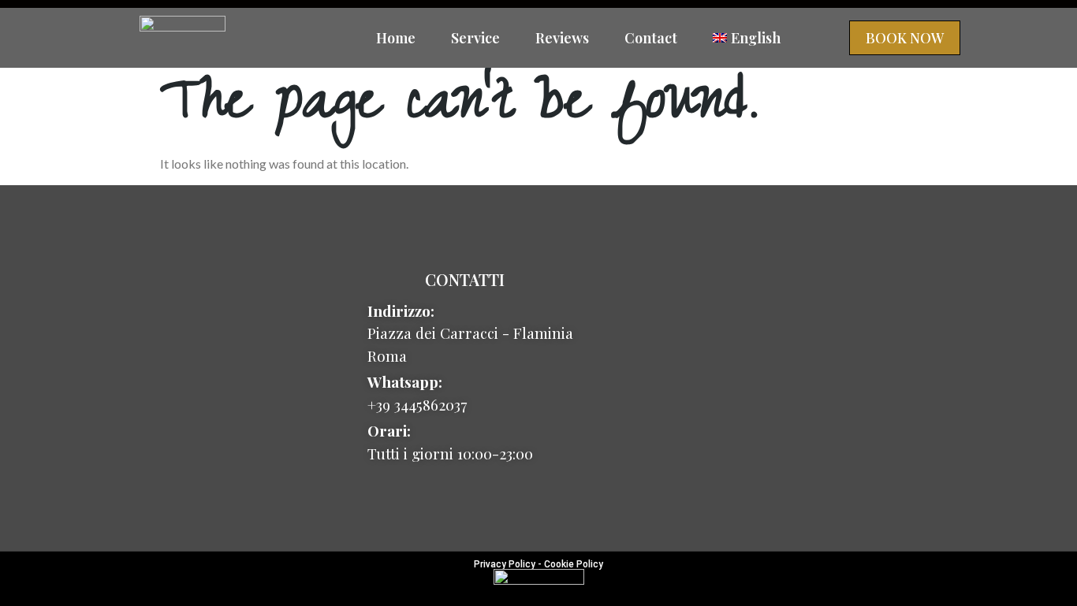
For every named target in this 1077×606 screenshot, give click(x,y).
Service (475, 37)
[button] (904, 37)
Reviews (562, 37)
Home (396, 37)
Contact (650, 37)
